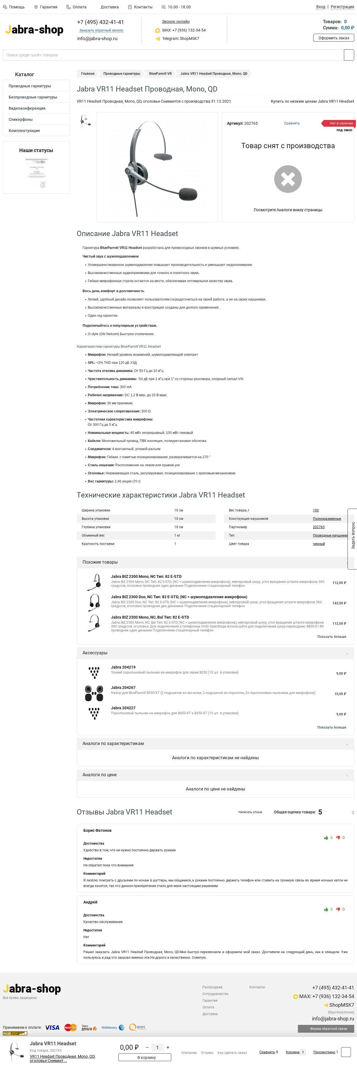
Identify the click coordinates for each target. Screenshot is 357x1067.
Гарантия (48, 7)
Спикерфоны (21, 119)
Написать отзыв (250, 812)
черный (319, 544)
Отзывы (207, 1053)
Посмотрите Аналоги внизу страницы (288, 210)
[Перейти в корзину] (317, 25)
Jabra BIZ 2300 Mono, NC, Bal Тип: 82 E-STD (150, 617)
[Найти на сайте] (349, 55)
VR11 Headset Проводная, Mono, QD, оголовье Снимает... (62, 1058)
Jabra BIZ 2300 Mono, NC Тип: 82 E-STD (146, 576)
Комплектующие (24, 130)
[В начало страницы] (346, 1052)
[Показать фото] (85, 120)
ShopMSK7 (341, 1005)
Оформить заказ (334, 38)
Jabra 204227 (123, 708)
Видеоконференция (27, 108)
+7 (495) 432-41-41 (100, 22)
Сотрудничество (215, 994)
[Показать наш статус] (36, 173)
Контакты (143, 7)
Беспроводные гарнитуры (33, 97)
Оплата (79, 7)
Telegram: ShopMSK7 (180, 38)
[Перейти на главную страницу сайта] (34, 30)
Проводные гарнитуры (30, 86)
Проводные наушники (330, 535)
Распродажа (212, 987)
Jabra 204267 (123, 687)
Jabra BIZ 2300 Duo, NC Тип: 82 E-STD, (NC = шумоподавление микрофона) (179, 597)
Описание (189, 1053)
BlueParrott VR (160, 74)
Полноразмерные (327, 519)
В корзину (146, 1057)
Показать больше (331, 637)
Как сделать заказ (232, 1053)
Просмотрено (324, 1052)
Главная (88, 74)
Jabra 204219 (123, 667)
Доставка (109, 7)
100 (316, 510)
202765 (319, 527)
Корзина (293, 1052)
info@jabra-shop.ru (332, 1019)
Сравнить (267, 1052)
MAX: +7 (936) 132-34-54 (183, 30)
